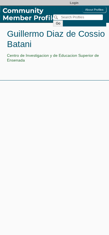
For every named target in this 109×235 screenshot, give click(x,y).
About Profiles (94, 9)
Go (58, 23)
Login (74, 2)
